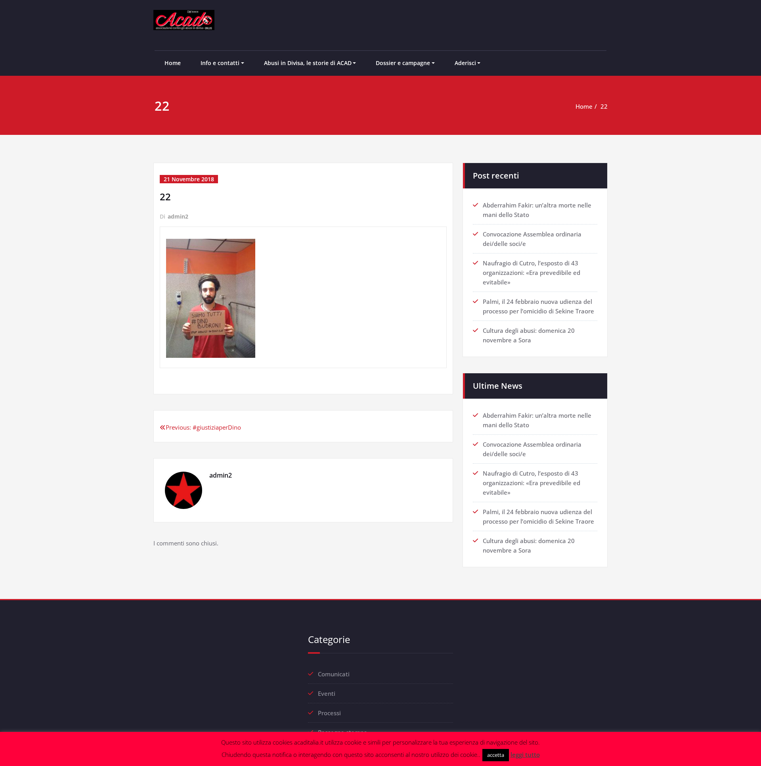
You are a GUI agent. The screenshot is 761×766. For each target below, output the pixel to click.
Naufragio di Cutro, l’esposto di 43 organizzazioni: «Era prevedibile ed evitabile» (531, 272)
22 (604, 106)
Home (172, 63)
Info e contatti (220, 63)
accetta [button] (495, 754)
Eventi (326, 693)
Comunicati (334, 674)
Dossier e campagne (403, 63)
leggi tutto (525, 754)
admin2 (178, 216)
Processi (329, 713)
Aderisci (465, 63)
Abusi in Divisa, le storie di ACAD (308, 63)
